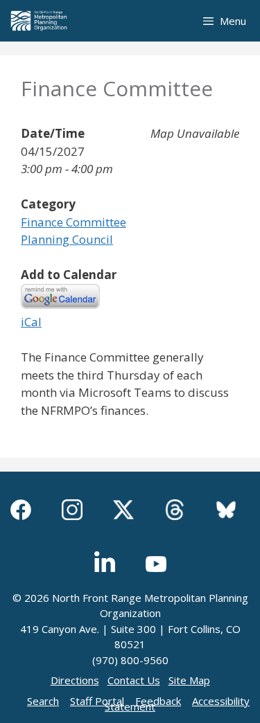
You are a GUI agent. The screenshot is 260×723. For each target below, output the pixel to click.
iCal (31, 322)
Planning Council (67, 239)
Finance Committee (73, 222)
